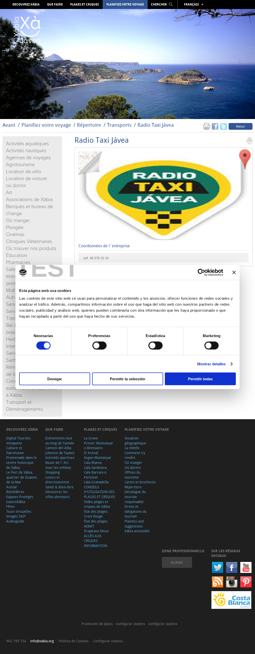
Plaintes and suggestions (134, 523)
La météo (132, 447)
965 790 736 (16, 641)
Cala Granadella (96, 482)
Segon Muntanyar (97, 457)
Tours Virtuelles (18, 511)
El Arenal (91, 452)
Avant (8, 125)
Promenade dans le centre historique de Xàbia (21, 462)
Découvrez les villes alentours (57, 494)
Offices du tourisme (132, 475)
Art (9, 193)
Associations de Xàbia (29, 200)
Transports (119, 125)
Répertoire (89, 125)
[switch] (99, 345)
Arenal (11, 487)
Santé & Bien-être (59, 487)
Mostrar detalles (211, 364)
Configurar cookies (131, 623)
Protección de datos (97, 623)
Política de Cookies (73, 641)
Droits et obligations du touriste (136, 511)
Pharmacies (18, 262)
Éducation (16, 256)
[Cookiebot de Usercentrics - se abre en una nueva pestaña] (201, 272)
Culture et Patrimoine (15, 450)
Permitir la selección (127, 379)
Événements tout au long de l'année (59, 440)
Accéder (177, 562)
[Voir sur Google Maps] (245, 159)
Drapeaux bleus (96, 530)
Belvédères (15, 491)
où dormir (16, 186)
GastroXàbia (15, 501)
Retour (240, 126)
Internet (14, 346)
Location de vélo (23, 172)
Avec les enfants (58, 467)
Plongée (14, 228)
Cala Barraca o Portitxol (95, 475)
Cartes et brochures (140, 482)
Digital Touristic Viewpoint (18, 440)
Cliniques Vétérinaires (29, 242)
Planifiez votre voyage (125, 4)
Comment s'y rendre (135, 455)
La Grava (91, 438)
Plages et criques (84, 4)
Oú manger (18, 221)
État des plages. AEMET (96, 523)
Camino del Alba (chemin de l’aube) (59, 450)
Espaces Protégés (19, 496)
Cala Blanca (93, 462)
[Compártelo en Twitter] (223, 126)
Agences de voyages (28, 158)
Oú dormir (133, 467)
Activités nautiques (26, 151)
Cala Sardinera (95, 467)
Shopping (52, 472)
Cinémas (15, 235)
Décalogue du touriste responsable (135, 496)
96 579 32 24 (99, 258)
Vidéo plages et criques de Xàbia (97, 504)
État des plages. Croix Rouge (96, 514)
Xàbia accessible (137, 530)
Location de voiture (26, 179)
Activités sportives (59, 457)
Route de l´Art (56, 462)
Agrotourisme (20, 165)
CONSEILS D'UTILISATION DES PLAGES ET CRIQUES (99, 492)
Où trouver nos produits (31, 249)
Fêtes (10, 506)
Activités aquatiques (27, 144)
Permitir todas (200, 379)
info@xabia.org (42, 641)
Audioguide (15, 521)
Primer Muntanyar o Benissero (98, 445)
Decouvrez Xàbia (26, 4)
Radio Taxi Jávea (155, 125)
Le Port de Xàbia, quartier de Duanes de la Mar (21, 477)
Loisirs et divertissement (57, 480)
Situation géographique (135, 440)
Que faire (55, 4)
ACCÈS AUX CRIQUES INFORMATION (95, 540)
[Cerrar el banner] (234, 272)
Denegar (54, 379)
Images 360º (16, 516)
